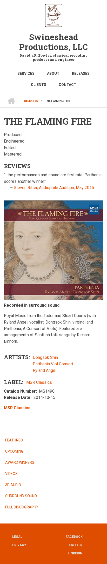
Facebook (74, 536)
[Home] (53, 15)
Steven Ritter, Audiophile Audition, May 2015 (54, 187)
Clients (38, 85)
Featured (14, 440)
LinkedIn (75, 553)
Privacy (19, 545)
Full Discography (21, 507)
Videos (11, 474)
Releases (81, 73)
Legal (17, 536)
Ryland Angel (44, 370)
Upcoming (14, 451)
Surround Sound (21, 496)
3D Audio (13, 485)
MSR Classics (39, 382)
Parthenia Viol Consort (53, 363)
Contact (67, 85)
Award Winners (19, 462)
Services (26, 73)
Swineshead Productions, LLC (53, 41)
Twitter (75, 545)
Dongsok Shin (45, 357)
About (53, 73)
